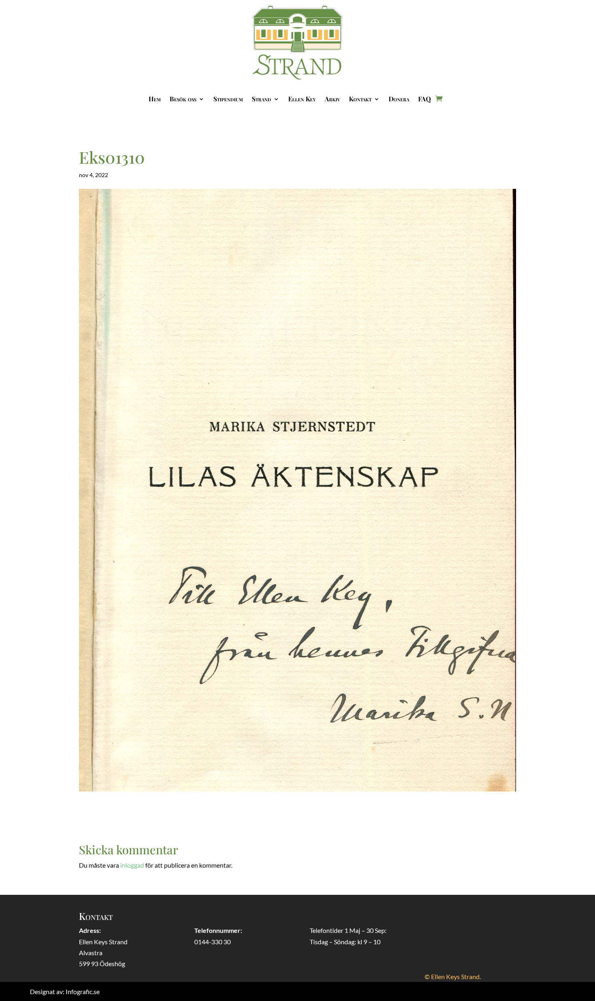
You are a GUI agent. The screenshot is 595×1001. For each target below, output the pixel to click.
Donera (399, 98)
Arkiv (332, 98)
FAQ (424, 98)
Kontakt (360, 98)
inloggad (132, 865)
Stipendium (228, 98)
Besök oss (183, 98)
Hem (155, 98)
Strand (261, 98)
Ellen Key (302, 98)
